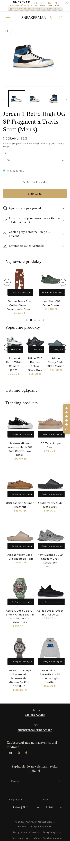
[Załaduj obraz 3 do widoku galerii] (53, 99)
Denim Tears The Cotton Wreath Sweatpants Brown (19, 305)
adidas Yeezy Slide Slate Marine (55, 362)
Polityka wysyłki (52, 832)
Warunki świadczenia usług (48, 838)
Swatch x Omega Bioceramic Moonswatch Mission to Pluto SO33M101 (19, 678)
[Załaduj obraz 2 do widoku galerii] (35, 99)
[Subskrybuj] (58, 781)
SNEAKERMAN (32, 822)
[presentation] (7, 282)
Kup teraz (35, 193)
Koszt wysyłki (34, 143)
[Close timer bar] (66, 2)
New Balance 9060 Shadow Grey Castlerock (50, 558)
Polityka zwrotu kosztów (26, 832)
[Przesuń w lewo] (3, 99)
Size (5, 153)
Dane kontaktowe (21, 838)
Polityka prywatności (41, 826)
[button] (8, 17)
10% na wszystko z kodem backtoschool (36, 9)
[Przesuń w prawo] (66, 99)
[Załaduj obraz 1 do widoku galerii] (16, 99)
